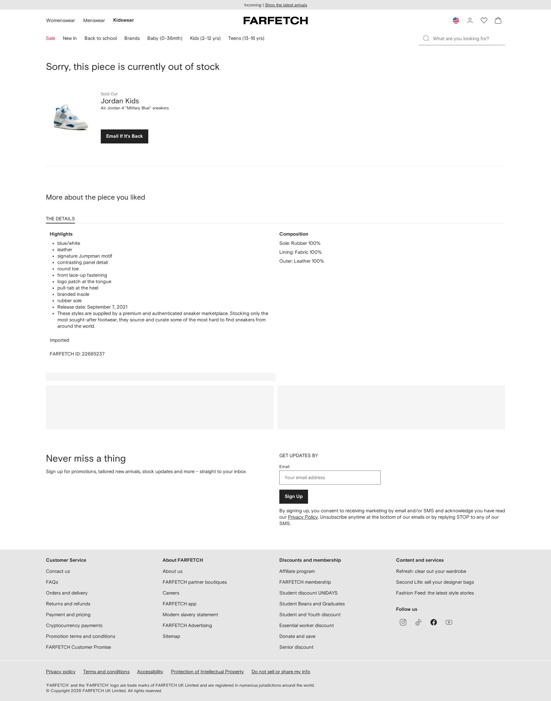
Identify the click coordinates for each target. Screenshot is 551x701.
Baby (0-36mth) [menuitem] (164, 38)
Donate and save (297, 636)
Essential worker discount (306, 625)
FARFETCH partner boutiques (195, 582)
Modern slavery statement (190, 614)
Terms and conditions (106, 671)
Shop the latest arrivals (286, 5)
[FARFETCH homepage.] (276, 20)
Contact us (58, 571)
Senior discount (296, 647)
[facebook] (434, 622)
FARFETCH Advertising (187, 625)
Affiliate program (297, 571)
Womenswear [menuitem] (60, 20)
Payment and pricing (68, 614)
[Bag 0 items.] (498, 20)
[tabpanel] (275, 294)
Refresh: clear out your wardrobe (431, 571)
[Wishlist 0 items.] (484, 20)
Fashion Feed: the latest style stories (435, 592)
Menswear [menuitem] (94, 20)
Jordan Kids (120, 100)
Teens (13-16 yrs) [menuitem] (246, 38)
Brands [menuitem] (132, 38)
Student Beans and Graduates (312, 603)
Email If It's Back (124, 136)
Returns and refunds (68, 603)
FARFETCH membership (305, 582)
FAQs (52, 582)
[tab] (61, 216)
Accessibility (150, 671)
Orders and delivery (67, 592)
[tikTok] (418, 622)
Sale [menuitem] (50, 38)
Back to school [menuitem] (100, 38)
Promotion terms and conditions (80, 636)
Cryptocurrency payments (74, 625)
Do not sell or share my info (281, 671)
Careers (171, 592)
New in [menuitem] (70, 38)
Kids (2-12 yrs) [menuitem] (205, 38)
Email (284, 466)
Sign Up (294, 496)
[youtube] (449, 622)
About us (172, 571)
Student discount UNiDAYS (308, 592)
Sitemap (171, 636)
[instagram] (403, 622)
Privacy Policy (303, 517)
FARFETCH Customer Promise (78, 647)
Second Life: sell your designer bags (435, 582)
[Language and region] (456, 20)
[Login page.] (470, 20)
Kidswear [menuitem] (123, 20)
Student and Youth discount (310, 614)
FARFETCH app (179, 603)
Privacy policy (61, 671)
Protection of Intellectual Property (207, 671)
